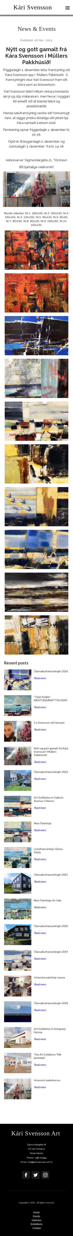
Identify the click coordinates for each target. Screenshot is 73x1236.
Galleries (36, 1220)
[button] (68, 7)
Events (36, 1216)
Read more (40, 678)
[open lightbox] (36, 250)
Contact (37, 1228)
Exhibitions (36, 1224)
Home (36, 1212)
